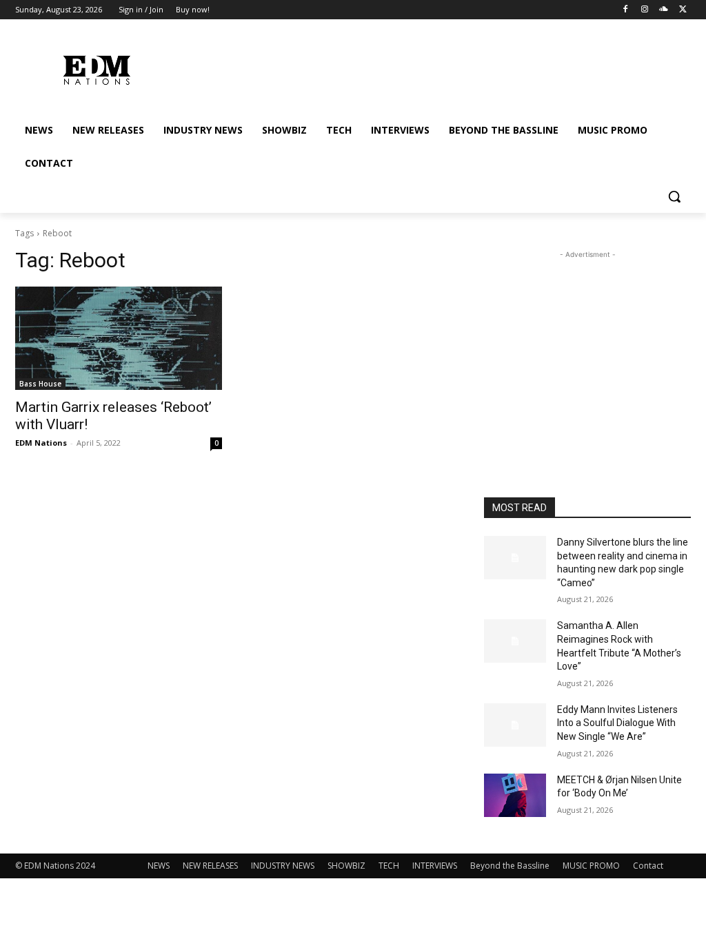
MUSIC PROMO (591, 865)
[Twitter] (683, 10)
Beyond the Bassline (509, 865)
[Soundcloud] (664, 10)
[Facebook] (626, 10)
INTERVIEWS (434, 865)
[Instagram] (645, 10)
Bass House (40, 384)
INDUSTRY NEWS (282, 865)
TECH (389, 865)
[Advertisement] (587, 348)
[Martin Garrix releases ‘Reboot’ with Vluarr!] (118, 338)
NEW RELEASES (210, 865)
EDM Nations (41, 442)
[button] (674, 196)
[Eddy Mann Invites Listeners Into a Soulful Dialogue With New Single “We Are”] (515, 725)
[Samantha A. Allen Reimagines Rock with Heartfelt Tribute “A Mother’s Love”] (515, 641)
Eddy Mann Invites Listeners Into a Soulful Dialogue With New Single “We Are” (617, 723)
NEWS (159, 865)
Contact (648, 865)
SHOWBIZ (346, 865)
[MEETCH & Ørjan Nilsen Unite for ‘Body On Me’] (515, 795)
